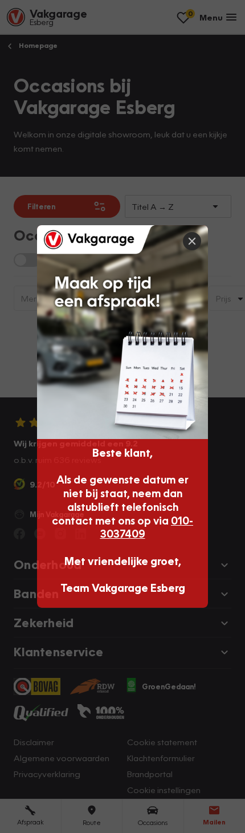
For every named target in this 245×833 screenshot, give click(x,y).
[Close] (192, 241)
